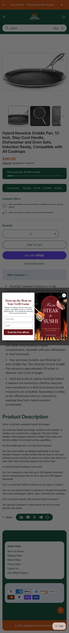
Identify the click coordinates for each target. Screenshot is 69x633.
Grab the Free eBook (18, 332)
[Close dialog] (64, 295)
